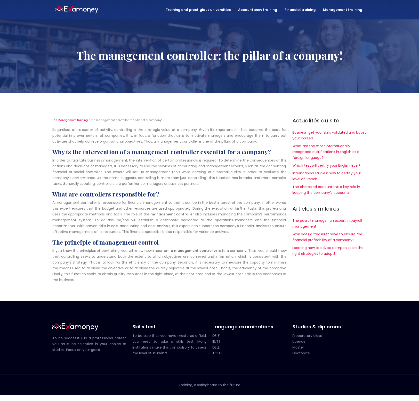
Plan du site (209, 398)
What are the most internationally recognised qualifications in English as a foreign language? (325, 152)
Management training (342, 9)
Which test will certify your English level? (326, 165)
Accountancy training (257, 9)
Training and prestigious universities (198, 9)
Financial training (300, 9)
